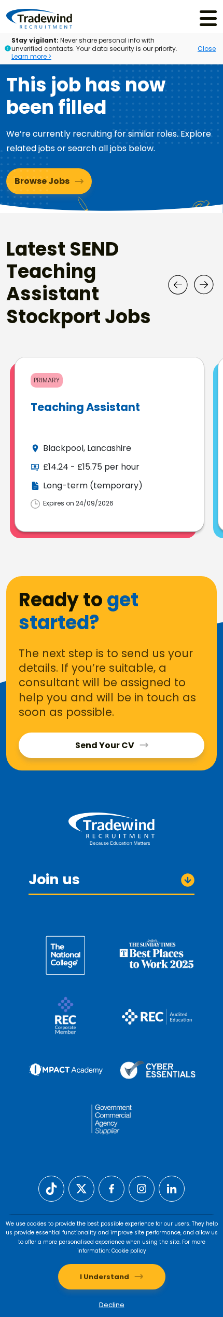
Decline (111, 1305)
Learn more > (31, 56)
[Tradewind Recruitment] (39, 18)
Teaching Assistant (85, 407)
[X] (81, 1188)
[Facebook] (111, 1188)
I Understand (104, 1277)
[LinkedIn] (172, 1188)
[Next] (204, 284)
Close (207, 48)
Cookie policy (129, 1251)
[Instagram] (142, 1188)
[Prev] (178, 284)
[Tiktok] (51, 1188)
